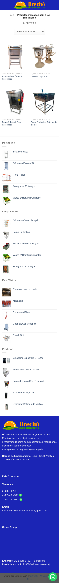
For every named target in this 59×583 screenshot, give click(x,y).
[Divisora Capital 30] (44, 55)
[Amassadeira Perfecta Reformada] (15, 55)
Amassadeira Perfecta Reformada (12, 77)
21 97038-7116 (10, 499)
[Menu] (4, 4)
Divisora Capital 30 (39, 76)
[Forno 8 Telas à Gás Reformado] (15, 101)
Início (11, 15)
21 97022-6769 (10, 495)
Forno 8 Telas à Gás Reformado (11, 123)
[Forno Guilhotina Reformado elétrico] (44, 101)
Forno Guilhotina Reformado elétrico (44, 123)
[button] (52, 576)
